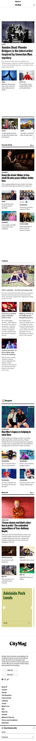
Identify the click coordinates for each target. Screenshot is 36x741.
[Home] (18, 1)
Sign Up (10, 670)
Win (3, 709)
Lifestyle (5, 701)
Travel (4, 703)
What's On (5, 706)
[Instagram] (5, 679)
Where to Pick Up (8, 717)
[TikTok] (8, 679)
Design (4, 692)
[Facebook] (2, 679)
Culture (4, 690)
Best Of (4, 687)
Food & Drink (6, 698)
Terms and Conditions (10, 720)
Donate (10, 674)
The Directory (6, 695)
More (31, 145)
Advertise (5, 723)
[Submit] (32, 737)
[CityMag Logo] (18, 5)
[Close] (33, 728)
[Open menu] (34, 5)
